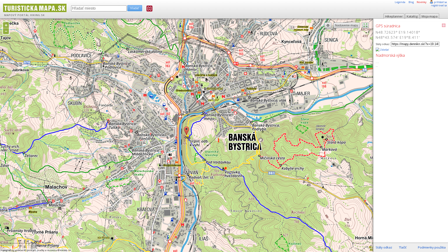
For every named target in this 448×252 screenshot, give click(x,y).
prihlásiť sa (440, 2)
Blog (411, 2)
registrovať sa (439, 5)
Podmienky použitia (432, 247)
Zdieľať (384, 49)
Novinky (421, 2)
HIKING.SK (37, 15)
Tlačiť (402, 247)
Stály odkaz (384, 247)
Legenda (400, 2)
